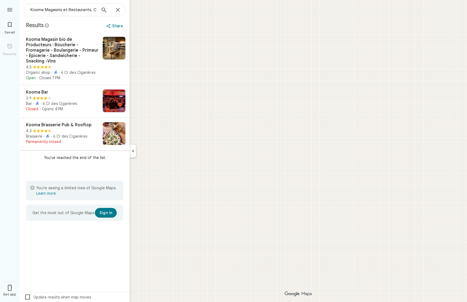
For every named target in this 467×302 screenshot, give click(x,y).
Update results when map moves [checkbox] (57, 297)
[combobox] (63, 9)
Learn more (46, 193)
